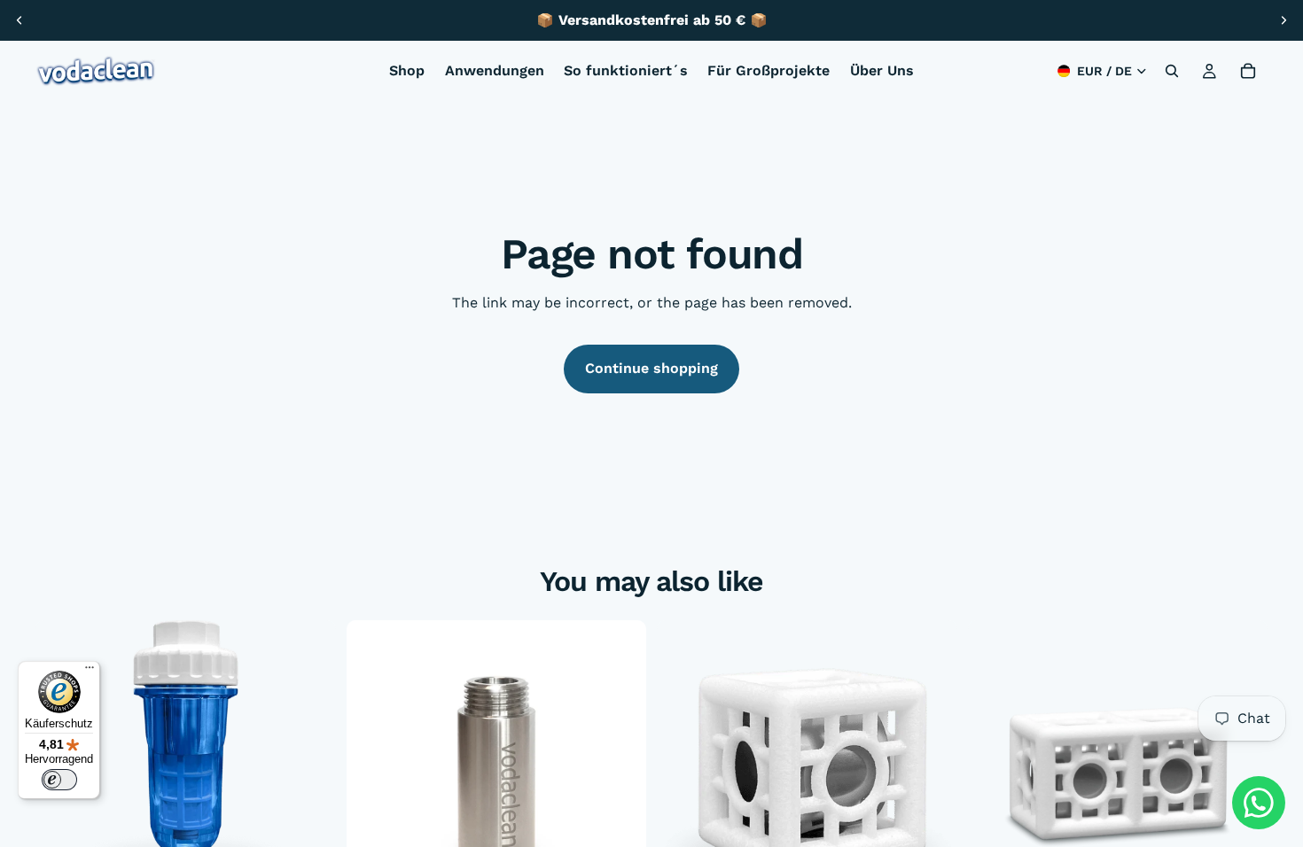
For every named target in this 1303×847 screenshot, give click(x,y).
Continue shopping (651, 368)
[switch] (59, 779)
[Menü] (89, 671)
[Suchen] (1171, 70)
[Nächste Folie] (1283, 20)
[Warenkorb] (1248, 70)
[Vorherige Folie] (19, 20)
